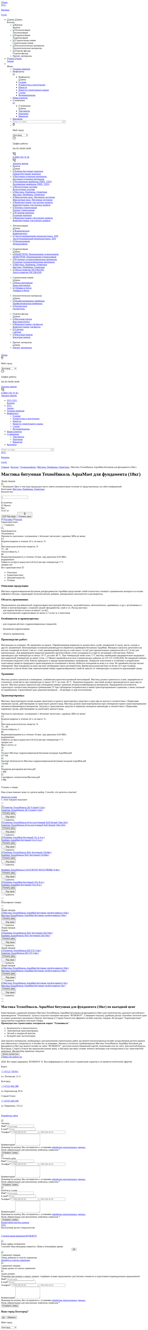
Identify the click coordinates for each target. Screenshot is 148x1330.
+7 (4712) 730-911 (9, 1071)
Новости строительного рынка (28, 424)
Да (3, 1317)
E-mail (4, 1129)
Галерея (16, 416)
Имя (4, 1126)
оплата (18, 519)
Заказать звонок (20, 163)
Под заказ (9, 817)
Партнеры (18, 439)
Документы (18, 437)
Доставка (8, 519)
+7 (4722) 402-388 (9, 1086)
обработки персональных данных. (69, 1147)
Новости (17, 421)
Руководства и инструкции (26, 418)
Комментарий (8, 1144)
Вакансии (17, 442)
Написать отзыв (9, 797)
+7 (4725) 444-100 (9, 1101)
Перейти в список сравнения (15, 1260)
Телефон (6, 1132)
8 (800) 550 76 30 (21, 157)
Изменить (12, 1317)
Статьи (16, 426)
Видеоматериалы (21, 429)
